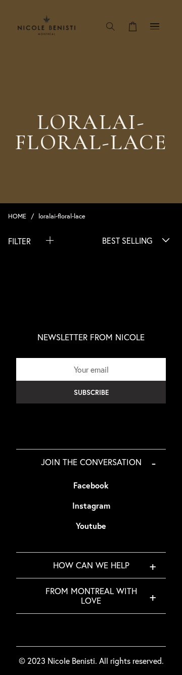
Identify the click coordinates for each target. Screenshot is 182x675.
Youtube (91, 525)
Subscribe (91, 392)
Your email (91, 369)
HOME (17, 216)
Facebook (91, 485)
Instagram (91, 505)
